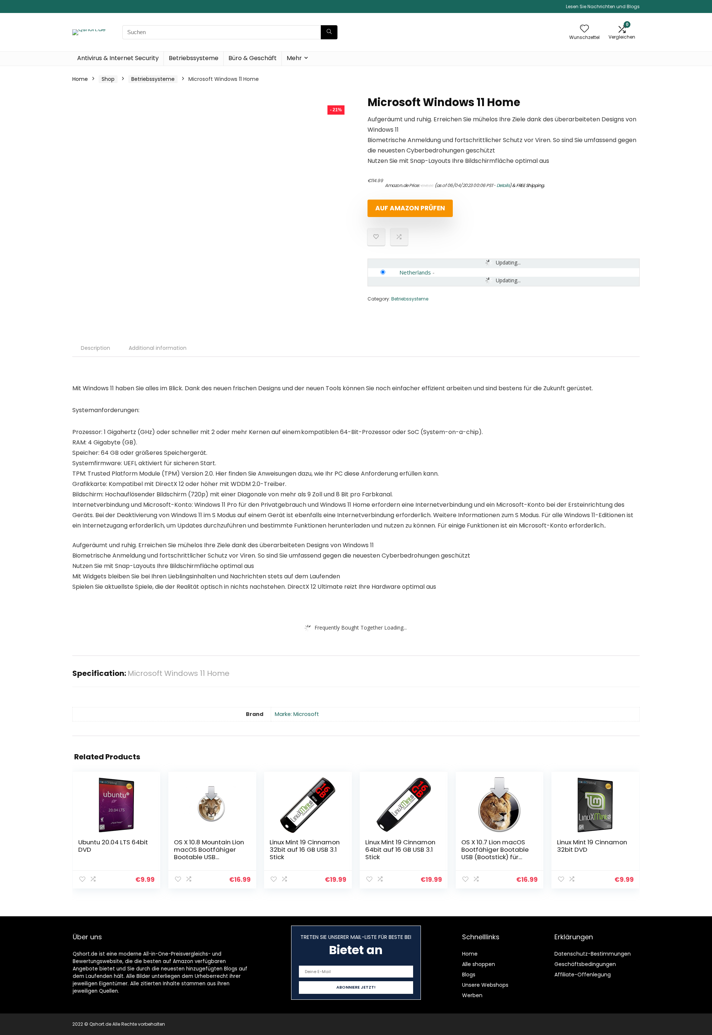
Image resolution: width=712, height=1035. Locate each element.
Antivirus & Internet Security (118, 58)
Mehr (294, 58)
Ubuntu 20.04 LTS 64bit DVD (113, 846)
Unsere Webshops (485, 985)
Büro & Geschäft (252, 58)
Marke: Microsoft (297, 714)
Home (80, 79)
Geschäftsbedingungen (585, 964)
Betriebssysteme (193, 58)
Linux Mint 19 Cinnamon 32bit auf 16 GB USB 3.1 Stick (305, 849)
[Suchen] (329, 32)
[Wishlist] (584, 29)
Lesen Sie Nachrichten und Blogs (603, 6)
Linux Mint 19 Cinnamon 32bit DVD (592, 846)
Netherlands (415, 272)
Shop (108, 79)
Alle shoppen (478, 964)
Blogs (468, 974)
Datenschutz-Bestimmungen (592, 953)
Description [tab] (95, 348)
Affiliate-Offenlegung (582, 974)
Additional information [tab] (158, 348)
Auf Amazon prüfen (410, 208)
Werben (472, 995)
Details (503, 185)
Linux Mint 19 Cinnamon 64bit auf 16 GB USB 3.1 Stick (400, 849)
